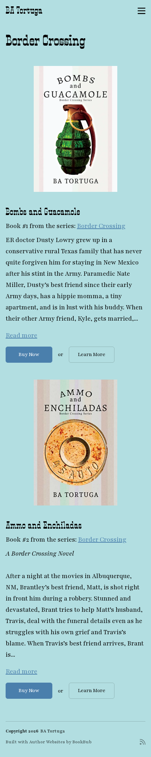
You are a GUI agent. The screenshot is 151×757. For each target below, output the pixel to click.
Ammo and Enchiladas (44, 525)
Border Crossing (101, 226)
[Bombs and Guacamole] (75, 129)
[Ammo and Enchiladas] (75, 442)
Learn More (91, 354)
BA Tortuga (24, 10)
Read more (21, 335)
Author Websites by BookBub (60, 742)
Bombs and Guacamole (43, 211)
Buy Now (29, 354)
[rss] (142, 744)
